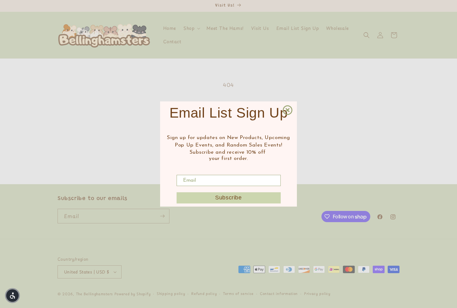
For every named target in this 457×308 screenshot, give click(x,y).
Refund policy (204, 293)
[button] (191, 28)
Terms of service (238, 293)
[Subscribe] (162, 216)
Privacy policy (317, 293)
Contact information (279, 293)
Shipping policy (171, 293)
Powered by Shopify (132, 293)
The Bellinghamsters (94, 293)
